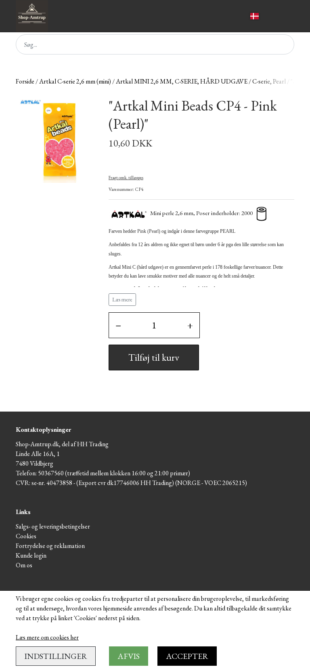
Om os (24, 565)
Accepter (187, 656)
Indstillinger (55, 656)
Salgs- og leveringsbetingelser (53, 526)
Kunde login (31, 555)
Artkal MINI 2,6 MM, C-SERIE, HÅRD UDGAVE (181, 81)
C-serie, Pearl (269, 81)
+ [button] (190, 325)
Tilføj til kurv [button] (153, 357)
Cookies (26, 536)
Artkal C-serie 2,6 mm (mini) (75, 81)
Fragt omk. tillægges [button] (126, 177)
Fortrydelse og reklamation (50, 545)
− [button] (118, 325)
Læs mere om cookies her (47, 637)
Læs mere (122, 299)
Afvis (128, 656)
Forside (25, 81)
